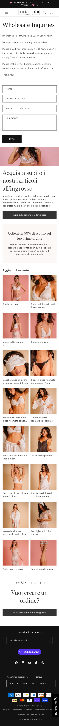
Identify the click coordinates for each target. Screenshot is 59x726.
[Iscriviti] (49, 640)
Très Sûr (28, 706)
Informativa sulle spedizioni (31, 719)
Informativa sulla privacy (45, 709)
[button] (6, 12)
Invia (12, 139)
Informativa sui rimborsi (23, 709)
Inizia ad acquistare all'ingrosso (29, 214)
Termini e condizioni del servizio (31, 714)
